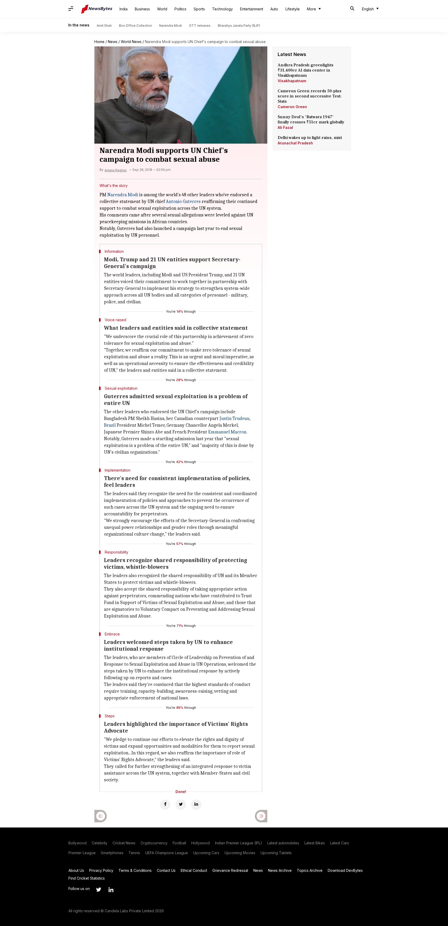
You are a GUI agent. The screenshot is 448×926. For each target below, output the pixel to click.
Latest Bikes (314, 843)
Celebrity (99, 843)
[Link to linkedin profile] (111, 889)
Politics (180, 9)
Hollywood (200, 843)
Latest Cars (339, 843)
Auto (274, 9)
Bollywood (77, 843)
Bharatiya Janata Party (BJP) (239, 25)
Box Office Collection (135, 25)
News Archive (280, 870)
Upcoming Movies (240, 853)
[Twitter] (181, 804)
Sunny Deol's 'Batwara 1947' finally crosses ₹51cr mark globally (311, 119)
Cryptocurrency (154, 843)
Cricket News (124, 843)
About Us (76, 870)
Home (99, 41)
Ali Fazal (285, 127)
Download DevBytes (345, 870)
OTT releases (200, 25)
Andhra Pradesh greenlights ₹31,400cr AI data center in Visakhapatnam (305, 70)
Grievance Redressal (230, 870)
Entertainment (251, 9)
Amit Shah (104, 25)
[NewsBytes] (96, 9)
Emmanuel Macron (227, 432)
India (124, 9)
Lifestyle (292, 9)
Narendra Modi (170, 25)
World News (131, 41)
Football (179, 843)
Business (142, 9)
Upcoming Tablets (276, 853)
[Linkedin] (196, 804)
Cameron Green (292, 106)
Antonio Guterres (183, 201)
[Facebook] (165, 804)
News (112, 41)
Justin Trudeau (234, 418)
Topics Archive (310, 870)
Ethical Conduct (194, 870)
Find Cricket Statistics (86, 878)
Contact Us (166, 870)
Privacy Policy (101, 870)
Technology (222, 9)
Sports (199, 9)
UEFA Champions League (166, 853)
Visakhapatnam (292, 81)
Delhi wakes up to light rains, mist (310, 137)
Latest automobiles (283, 843)
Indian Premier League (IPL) (238, 843)
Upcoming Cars (206, 853)
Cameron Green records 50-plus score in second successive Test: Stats (309, 96)
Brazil (110, 425)
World (162, 9)
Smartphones (112, 853)
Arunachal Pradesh (295, 143)
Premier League (82, 853)
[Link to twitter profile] (98, 889)
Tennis (134, 853)
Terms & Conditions (135, 870)
